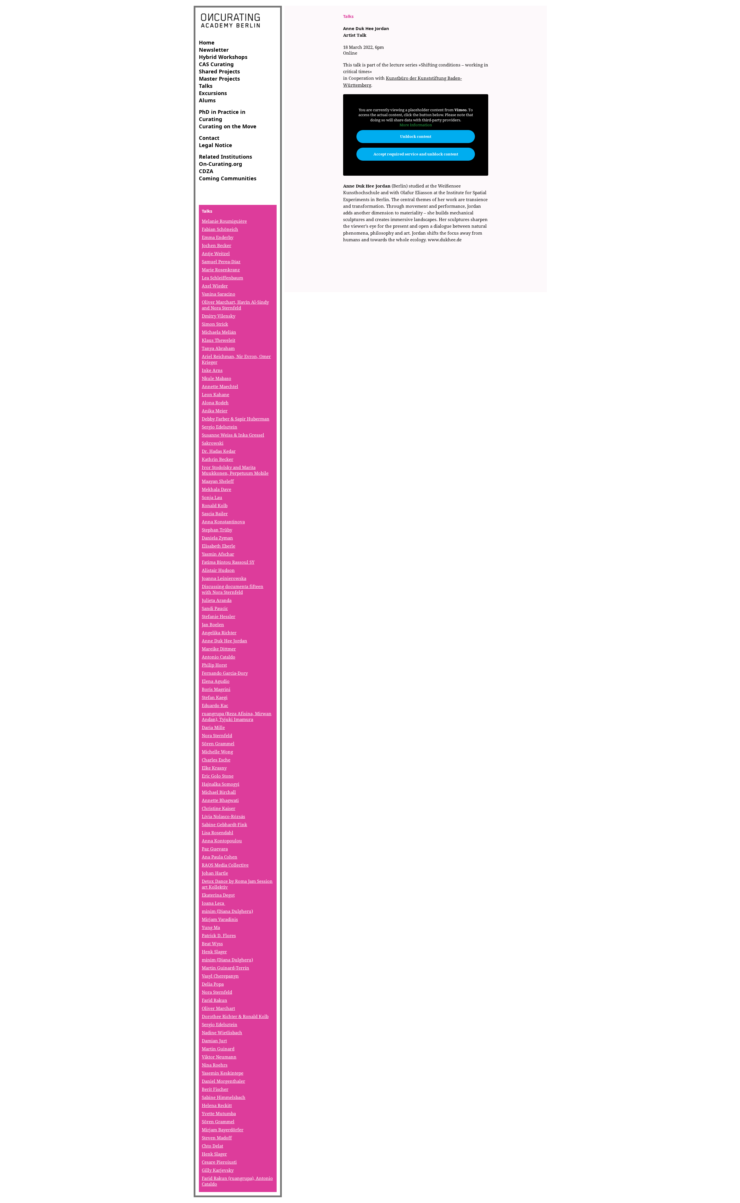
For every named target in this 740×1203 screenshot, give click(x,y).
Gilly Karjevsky (218, 1170)
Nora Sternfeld (217, 735)
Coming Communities (227, 178)
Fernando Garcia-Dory (225, 673)
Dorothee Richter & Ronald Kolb (235, 1016)
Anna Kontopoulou (222, 841)
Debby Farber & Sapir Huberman (235, 419)
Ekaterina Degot (218, 895)
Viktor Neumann (219, 1057)
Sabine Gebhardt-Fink (224, 824)
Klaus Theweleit (218, 340)
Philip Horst (214, 665)
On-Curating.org (220, 163)
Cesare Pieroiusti (219, 1162)
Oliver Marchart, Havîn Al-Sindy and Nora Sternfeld (235, 305)
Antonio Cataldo (218, 657)
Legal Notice (215, 145)
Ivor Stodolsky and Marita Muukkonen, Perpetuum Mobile (235, 470)
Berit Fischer (215, 1089)
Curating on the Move (227, 126)
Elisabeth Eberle (218, 546)
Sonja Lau (212, 497)
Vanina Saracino (218, 294)
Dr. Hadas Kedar (219, 451)
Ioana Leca (213, 903)
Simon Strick (215, 324)
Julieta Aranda (217, 600)
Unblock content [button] (415, 136)
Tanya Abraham (218, 348)
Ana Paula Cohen (219, 857)
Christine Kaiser (218, 808)
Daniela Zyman (217, 538)
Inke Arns (212, 370)
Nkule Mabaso (216, 378)
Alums (207, 100)
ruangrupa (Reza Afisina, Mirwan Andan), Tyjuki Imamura (236, 716)
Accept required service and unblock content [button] (415, 154)
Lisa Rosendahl (217, 832)
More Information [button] (415, 125)
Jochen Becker (216, 245)
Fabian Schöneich (220, 229)
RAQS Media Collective (225, 865)
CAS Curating (216, 64)
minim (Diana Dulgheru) (227, 911)
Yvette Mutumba (219, 1113)
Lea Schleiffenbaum (222, 278)
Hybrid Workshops (223, 56)
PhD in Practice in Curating (222, 115)
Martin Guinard (218, 1049)
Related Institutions (225, 156)
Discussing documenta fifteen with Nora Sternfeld (232, 589)
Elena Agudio (216, 681)
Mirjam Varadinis (220, 919)
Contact (209, 137)
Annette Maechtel (220, 386)
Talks (205, 85)
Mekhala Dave (216, 489)
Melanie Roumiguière (224, 221)
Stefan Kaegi (214, 697)
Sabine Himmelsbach (223, 1097)
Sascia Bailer (215, 513)
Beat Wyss (212, 943)
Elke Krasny (214, 768)
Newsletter (214, 49)
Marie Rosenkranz (221, 270)
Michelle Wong (217, 752)
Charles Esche (216, 760)
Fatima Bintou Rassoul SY (228, 562)
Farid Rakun (214, 1000)
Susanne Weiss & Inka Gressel (233, 435)
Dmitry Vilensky (218, 316)
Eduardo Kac (215, 705)
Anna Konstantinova (223, 521)
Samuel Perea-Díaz (221, 261)
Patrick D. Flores (219, 935)
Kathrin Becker (217, 459)
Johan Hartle (215, 873)
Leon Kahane (215, 394)
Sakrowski (212, 443)
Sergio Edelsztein (219, 427)
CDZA (206, 171)
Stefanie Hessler (218, 616)
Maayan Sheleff (218, 481)
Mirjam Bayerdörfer (222, 1129)
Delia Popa (213, 984)
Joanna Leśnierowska (224, 578)
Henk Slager (214, 951)
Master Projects (219, 78)
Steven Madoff (217, 1138)
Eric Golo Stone (218, 776)
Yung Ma (211, 927)
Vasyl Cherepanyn (220, 976)
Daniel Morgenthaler (223, 1081)
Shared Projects (219, 71)
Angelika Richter (219, 632)
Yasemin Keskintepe (222, 1073)
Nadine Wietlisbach (222, 1032)
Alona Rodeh (215, 402)
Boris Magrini (216, 689)
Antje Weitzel (216, 253)
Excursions (213, 93)
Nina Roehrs (214, 1065)
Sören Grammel (218, 743)
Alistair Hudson (218, 570)
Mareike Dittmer (219, 649)
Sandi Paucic (215, 608)
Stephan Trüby (217, 530)
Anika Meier (214, 411)
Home (206, 42)
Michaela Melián (219, 332)
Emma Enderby (217, 237)
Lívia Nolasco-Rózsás (223, 816)
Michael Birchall (219, 792)
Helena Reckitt (217, 1105)
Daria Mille (213, 727)
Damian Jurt (214, 1040)
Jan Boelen (213, 624)
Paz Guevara (215, 849)
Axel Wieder (215, 286)
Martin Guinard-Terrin (225, 968)
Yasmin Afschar (218, 554)
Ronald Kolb (214, 505)
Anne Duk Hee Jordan (224, 641)
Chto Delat (212, 1146)
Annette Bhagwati (220, 800)
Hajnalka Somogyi (220, 784)
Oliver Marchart (218, 1008)
